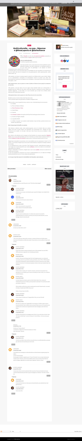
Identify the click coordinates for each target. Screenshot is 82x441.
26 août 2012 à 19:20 (19, 256)
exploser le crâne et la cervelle (18, 138)
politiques (32, 146)
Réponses (14, 185)
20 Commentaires (35, 53)
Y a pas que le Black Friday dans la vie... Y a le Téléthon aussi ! (64, 187)
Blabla (29, 45)
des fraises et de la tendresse (63, 123)
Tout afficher (72, 143)
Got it (70, 3)
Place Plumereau (16, 108)
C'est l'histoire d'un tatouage (64, 178)
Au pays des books (61, 113)
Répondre (48, 184)
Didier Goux (16, 234)
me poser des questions (39, 56)
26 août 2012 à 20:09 (19, 278)
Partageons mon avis (61, 119)
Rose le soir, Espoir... (66, 102)
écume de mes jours (61, 101)
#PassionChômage (59, 159)
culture (29, 164)
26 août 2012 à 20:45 (19, 204)
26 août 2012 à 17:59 (19, 197)
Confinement (58, 157)
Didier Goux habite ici (61, 116)
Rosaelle (25, 56)
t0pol (15, 179)
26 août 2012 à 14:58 (19, 190)
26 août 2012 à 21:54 (19, 380)
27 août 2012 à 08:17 (19, 388)
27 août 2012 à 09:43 (19, 301)
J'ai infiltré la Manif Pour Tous (64, 171)
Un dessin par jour (61, 140)
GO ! (65, 86)
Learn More (64, 3)
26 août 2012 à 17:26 (17, 326)
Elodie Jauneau (20, 188)
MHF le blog (59, 126)
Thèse (57, 154)
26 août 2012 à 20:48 (19, 211)
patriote (37, 149)
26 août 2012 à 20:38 (19, 295)
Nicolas (18, 196)
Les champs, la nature (15, 114)
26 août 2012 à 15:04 (17, 225)
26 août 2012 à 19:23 (19, 268)
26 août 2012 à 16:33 (17, 236)
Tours (22, 108)
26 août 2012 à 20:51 (17, 368)
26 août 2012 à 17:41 (19, 338)
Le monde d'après (61, 133)
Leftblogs (34, 164)
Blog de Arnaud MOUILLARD (63, 136)
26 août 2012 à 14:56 (17, 181)
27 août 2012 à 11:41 (19, 312)
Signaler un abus (59, 197)
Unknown (18, 202)
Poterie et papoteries (62, 130)
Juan (30, 57)
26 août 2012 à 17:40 (19, 248)
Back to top (71, 439)
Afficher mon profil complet (67, 47)
